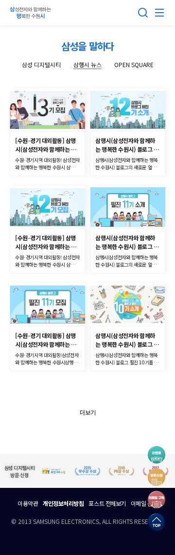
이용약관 (28, 503)
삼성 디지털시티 (41, 64)
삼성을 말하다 (87, 46)
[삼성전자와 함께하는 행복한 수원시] (31, 12)
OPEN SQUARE (134, 64)
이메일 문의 (144, 503)
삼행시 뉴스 (87, 64)
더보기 (88, 412)
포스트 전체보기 (106, 503)
